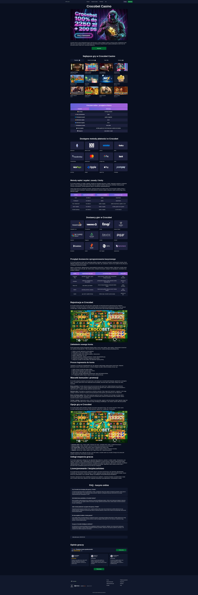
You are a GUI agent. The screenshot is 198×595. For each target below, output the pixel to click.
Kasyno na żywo (91, 60)
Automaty (120, 60)
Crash (105, 60)
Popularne (76, 60)
